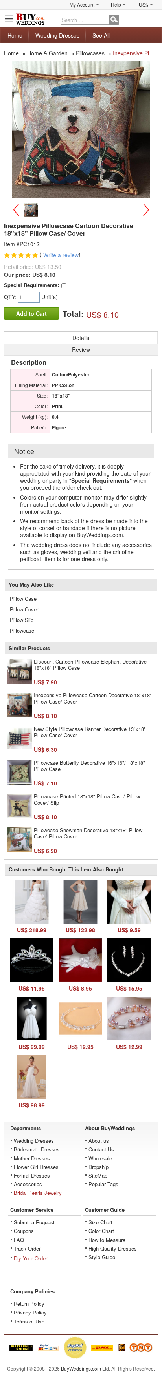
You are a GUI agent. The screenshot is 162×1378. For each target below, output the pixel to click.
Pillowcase (22, 630)
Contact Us (101, 1149)
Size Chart (100, 1222)
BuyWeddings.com (81, 1368)
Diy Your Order (30, 1258)
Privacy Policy (30, 1312)
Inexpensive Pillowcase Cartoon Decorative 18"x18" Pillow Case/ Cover (93, 698)
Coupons (24, 1230)
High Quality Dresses (112, 1248)
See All (101, 35)
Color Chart (101, 1230)
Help (116, 4)
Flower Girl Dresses (36, 1167)
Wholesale (100, 1158)
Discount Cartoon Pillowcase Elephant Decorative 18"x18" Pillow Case (90, 664)
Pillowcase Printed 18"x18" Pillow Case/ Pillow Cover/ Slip (87, 799)
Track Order (27, 1248)
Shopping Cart (152, 18)
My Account (82, 4)
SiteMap (97, 1175)
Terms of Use (29, 1321)
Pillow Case (23, 598)
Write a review (61, 255)
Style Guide (101, 1257)
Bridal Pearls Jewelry (38, 1192)
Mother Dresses (32, 1158)
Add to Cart (31, 313)
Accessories (28, 1184)
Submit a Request (34, 1222)
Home (14, 35)
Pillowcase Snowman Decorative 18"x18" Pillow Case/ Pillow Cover (88, 833)
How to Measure (106, 1239)
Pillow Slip (21, 620)
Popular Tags (103, 1184)
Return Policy (29, 1303)
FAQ (19, 1239)
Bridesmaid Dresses (37, 1149)
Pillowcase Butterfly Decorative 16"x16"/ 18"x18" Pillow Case (89, 766)
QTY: (11, 297)
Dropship (98, 1167)
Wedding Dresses (57, 35)
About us (98, 1140)
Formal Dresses (32, 1175)
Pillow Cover (24, 609)
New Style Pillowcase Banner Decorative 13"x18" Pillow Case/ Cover (90, 732)
